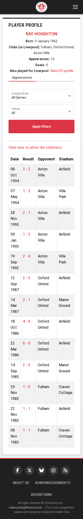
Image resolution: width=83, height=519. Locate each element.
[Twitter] (29, 470)
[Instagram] (53, 470)
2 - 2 (26, 365)
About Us (21, 483)
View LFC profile (61, 71)
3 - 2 (26, 169)
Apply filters (41, 126)
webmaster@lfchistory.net (25, 507)
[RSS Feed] (65, 470)
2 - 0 (26, 278)
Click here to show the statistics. (35, 147)
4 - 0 (26, 321)
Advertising (41, 494)
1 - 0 (26, 387)
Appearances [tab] (22, 77)
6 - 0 (26, 343)
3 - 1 (26, 300)
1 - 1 (26, 408)
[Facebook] (17, 470)
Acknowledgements (53, 483)
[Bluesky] (41, 470)
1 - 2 (26, 191)
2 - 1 (26, 213)
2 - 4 (26, 256)
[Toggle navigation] (75, 7)
